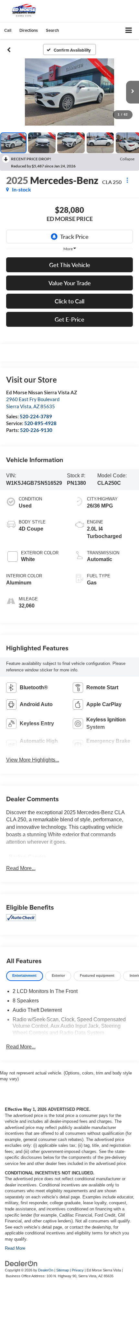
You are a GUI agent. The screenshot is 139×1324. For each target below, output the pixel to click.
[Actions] (127, 180)
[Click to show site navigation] (129, 30)
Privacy (78, 1270)
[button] (8, 30)
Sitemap (62, 1270)
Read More (15, 1248)
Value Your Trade (69, 283)
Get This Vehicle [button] (69, 264)
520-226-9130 (36, 430)
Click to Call (69, 301)
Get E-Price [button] (69, 319)
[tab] (24, 976)
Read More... (21, 868)
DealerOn (45, 1270)
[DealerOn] (21, 1263)
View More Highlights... (32, 760)
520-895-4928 (40, 423)
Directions (28, 30)
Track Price (74, 236)
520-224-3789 (36, 416)
